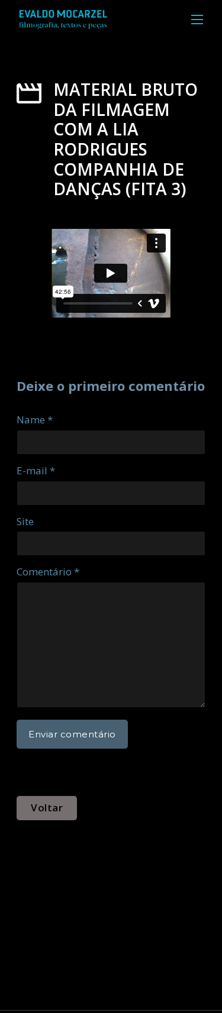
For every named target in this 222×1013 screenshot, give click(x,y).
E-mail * (36, 470)
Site (25, 521)
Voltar (47, 807)
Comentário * (48, 571)
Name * (35, 419)
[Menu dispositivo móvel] (197, 19)
